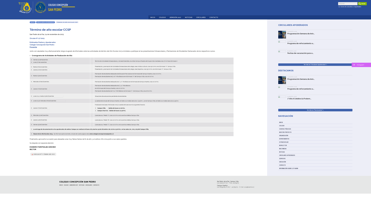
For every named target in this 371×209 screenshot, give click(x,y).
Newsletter (283, 145)
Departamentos (284, 139)
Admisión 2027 (175, 17)
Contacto (213, 17)
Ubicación (282, 162)
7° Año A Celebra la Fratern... (299, 99)
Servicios (282, 158)
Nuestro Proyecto (285, 132)
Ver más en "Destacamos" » (315, 110)
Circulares (201, 17)
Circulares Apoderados (45, 22)
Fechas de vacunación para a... (300, 53)
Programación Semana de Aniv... (301, 34)
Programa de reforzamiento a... (300, 43)
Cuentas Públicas (285, 129)
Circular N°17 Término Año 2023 (44, 154)
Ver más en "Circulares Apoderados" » (315, 64)
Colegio (162, 17)
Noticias (188, 17)
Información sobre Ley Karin (288, 168)
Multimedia (282, 149)
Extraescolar (283, 142)
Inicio (152, 17)
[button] (361, 65)
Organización (283, 135)
